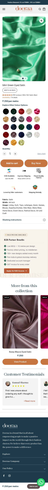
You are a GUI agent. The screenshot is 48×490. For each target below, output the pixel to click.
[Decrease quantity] (4, 154)
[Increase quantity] (15, 154)
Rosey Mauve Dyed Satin (20, 352)
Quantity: (6, 149)
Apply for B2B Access (15, 271)
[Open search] (39, 9)
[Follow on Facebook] (3, 475)
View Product (20, 362)
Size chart (41, 154)
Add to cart (12, 163)
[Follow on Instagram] (9, 475)
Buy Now (36, 163)
